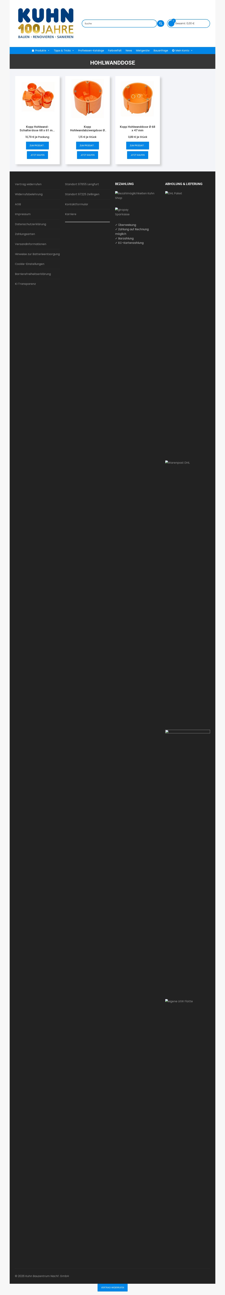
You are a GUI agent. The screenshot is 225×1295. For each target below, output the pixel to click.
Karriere (70, 214)
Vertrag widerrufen (28, 184)
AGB (18, 204)
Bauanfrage (161, 50)
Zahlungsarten (25, 234)
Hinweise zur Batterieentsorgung (37, 254)
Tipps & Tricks (62, 50)
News (129, 50)
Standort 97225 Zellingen (82, 194)
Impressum (23, 214)
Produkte (40, 50)
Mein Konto (182, 50)
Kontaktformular (76, 204)
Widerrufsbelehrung (29, 194)
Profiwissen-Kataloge (91, 50)
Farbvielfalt (115, 50)
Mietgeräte (143, 50)
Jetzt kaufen (37, 154)
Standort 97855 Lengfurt (82, 184)
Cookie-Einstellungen (29, 264)
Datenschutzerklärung (30, 224)
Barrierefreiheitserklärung (33, 274)
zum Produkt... (37, 145)
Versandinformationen (30, 244)
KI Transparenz (25, 284)
